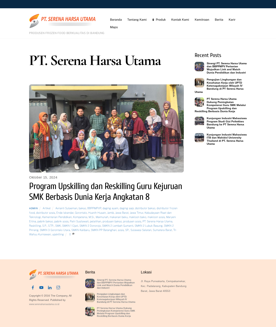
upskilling (58, 234)
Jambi (110, 212)
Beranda (116, 19)
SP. (127, 230)
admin (33, 208)
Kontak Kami (180, 19)
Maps (114, 27)
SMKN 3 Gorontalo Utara (55, 230)
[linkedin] (50, 287)
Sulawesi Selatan (141, 230)
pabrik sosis (61, 221)
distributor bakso (145, 208)
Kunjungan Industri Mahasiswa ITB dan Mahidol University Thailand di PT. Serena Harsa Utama (227, 139)
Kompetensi (80, 217)
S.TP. (51, 225)
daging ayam (110, 208)
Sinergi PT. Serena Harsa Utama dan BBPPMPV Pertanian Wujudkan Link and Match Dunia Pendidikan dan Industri (227, 68)
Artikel (47, 208)
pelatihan (95, 221)
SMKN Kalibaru (80, 230)
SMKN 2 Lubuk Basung (149, 225)
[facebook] (33, 287)
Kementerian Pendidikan (57, 217)
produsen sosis (132, 221)
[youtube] (41, 287)
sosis (121, 230)
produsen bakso (112, 221)
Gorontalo (81, 212)
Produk (160, 19)
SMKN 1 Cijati (70, 225)
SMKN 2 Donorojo (90, 225)
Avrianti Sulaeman (66, 208)
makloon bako (137, 217)
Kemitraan (202, 19)
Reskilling (35, 225)
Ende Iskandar (65, 212)
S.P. (44, 225)
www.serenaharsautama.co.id (44, 304)
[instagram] (58, 287)
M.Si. (91, 217)
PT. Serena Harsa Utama (157, 221)
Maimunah (102, 217)
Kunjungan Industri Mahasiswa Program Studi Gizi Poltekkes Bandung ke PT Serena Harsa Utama (227, 123)
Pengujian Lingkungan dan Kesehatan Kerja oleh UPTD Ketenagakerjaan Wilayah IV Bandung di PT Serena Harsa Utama (219, 85)
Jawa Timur (136, 212)
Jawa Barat (122, 212)
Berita (219, 19)
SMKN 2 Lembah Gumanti (117, 225)
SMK (58, 225)
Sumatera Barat (162, 230)
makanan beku (119, 217)
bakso (82, 208)
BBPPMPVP (94, 208)
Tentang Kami (137, 19)
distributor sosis (45, 212)
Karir (232, 19)
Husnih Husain (97, 212)
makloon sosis (156, 217)
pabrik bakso (45, 221)
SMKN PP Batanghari (104, 230)
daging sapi (127, 208)
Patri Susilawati (79, 221)
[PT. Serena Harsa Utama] (62, 26)
